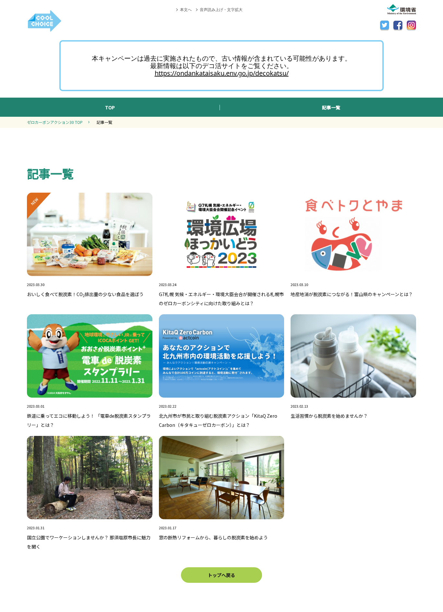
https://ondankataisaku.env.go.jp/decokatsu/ (222, 73)
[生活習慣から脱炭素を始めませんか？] (353, 392)
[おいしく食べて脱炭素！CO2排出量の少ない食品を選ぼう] (89, 270)
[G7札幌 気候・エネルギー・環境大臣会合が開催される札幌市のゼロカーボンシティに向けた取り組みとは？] (221, 270)
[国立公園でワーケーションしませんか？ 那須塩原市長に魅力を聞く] (89, 513)
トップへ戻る (221, 575)
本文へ (186, 9)
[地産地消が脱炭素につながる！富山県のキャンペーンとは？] (353, 270)
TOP (110, 107)
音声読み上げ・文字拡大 (221, 9)
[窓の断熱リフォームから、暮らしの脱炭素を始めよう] (221, 513)
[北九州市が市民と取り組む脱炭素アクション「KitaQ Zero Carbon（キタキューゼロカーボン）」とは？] (221, 392)
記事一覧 (331, 107)
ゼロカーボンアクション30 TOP (55, 122)
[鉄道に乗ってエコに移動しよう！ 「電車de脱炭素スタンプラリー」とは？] (89, 392)
